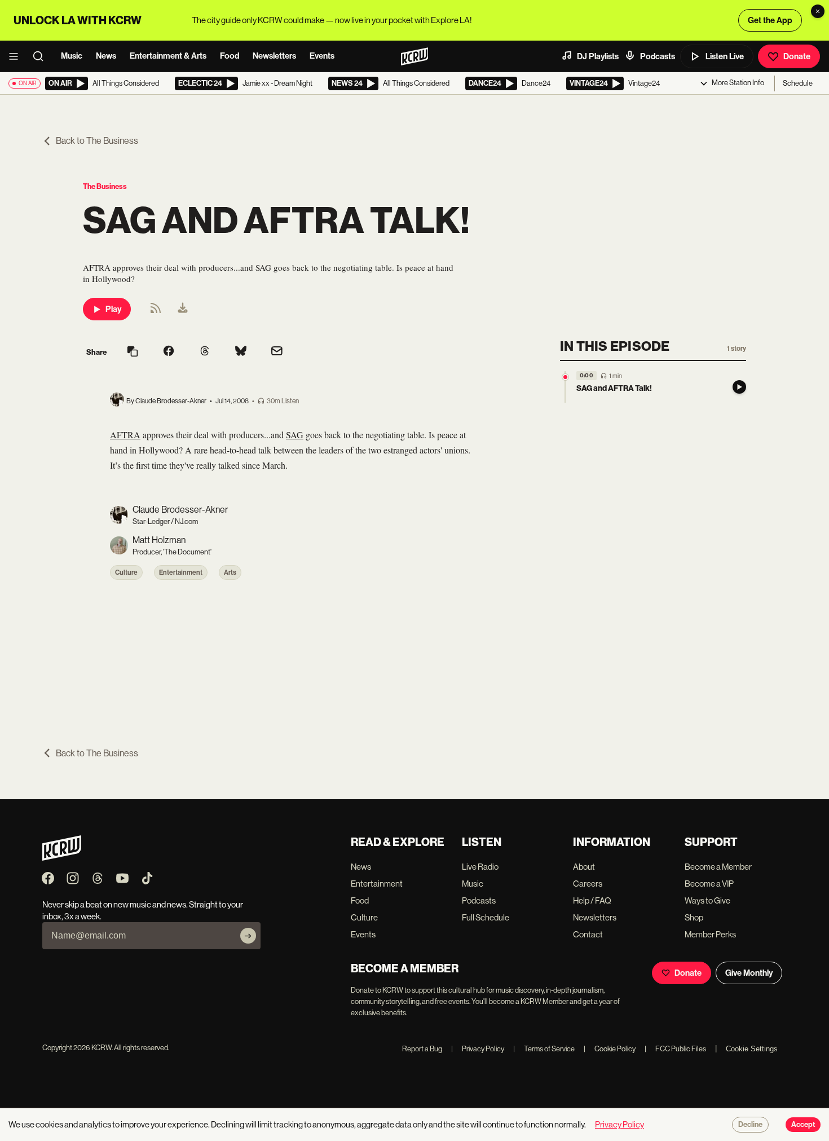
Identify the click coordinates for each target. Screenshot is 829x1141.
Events (322, 56)
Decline (750, 1124)
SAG (294, 434)
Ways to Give (707, 900)
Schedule (798, 83)
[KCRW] (61, 857)
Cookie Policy (610, 1049)
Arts (230, 572)
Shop (694, 917)
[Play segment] (739, 387)
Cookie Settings (752, 1049)
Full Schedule (485, 917)
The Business (105, 186)
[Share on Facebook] (168, 352)
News (106, 56)
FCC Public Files (675, 1049)
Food (229, 56)
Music (71, 56)
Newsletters (274, 56)
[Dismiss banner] (817, 11)
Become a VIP (709, 883)
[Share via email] (277, 352)
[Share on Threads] (204, 352)
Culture (126, 572)
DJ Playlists (598, 56)
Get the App (770, 20)
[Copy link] (132, 352)
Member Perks (710, 934)
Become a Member (718, 866)
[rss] (155, 311)
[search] (41, 56)
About (584, 866)
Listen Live (724, 56)
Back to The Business (97, 140)
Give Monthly (749, 973)
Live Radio (480, 866)
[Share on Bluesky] (240, 352)
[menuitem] (182, 309)
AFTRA (125, 434)
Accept (803, 1124)
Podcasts (657, 56)
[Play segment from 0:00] (565, 377)
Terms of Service (544, 1049)
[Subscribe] (248, 936)
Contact (588, 934)
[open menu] (17, 56)
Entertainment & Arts (168, 56)
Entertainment (180, 572)
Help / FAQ (592, 900)
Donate (796, 56)
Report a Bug (422, 1049)
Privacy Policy (477, 1049)
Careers (587, 883)
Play (113, 309)
